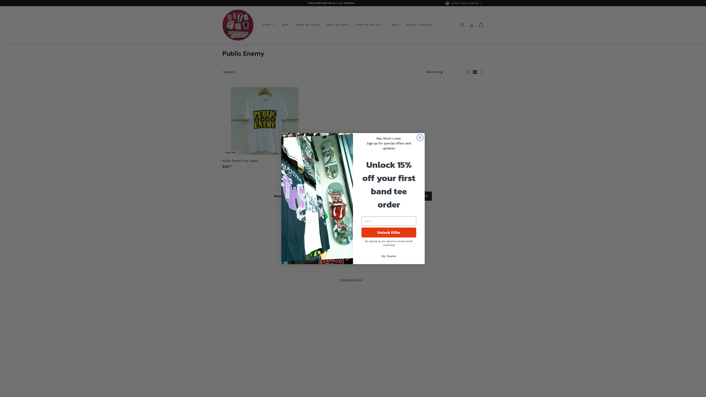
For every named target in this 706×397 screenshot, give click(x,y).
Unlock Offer (388, 232)
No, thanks (388, 256)
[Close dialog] (420, 138)
